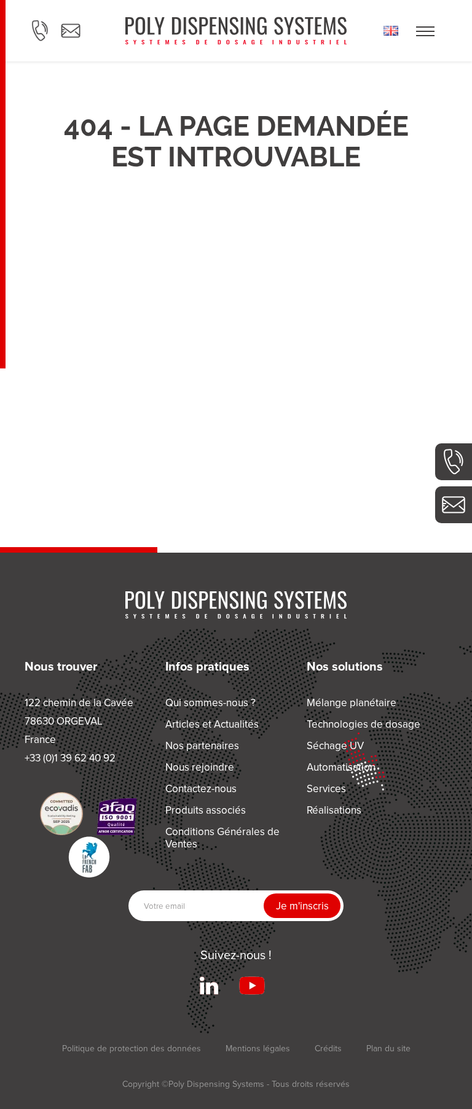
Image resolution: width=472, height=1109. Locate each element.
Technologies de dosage (363, 724)
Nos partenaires (202, 745)
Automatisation (341, 767)
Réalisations (334, 810)
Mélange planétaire (351, 702)
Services (326, 788)
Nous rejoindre (199, 767)
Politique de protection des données (131, 1048)
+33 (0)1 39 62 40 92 (453, 461)
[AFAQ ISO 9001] (116, 816)
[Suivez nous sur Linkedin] (209, 985)
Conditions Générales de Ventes (222, 838)
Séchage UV (335, 745)
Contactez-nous (201, 788)
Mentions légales (258, 1048)
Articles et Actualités (212, 724)
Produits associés (205, 810)
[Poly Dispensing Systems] (236, 30)
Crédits (328, 1048)
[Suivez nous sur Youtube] (252, 985)
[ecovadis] (61, 813)
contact (70, 30)
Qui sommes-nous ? (210, 702)
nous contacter (453, 504)
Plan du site (388, 1048)
